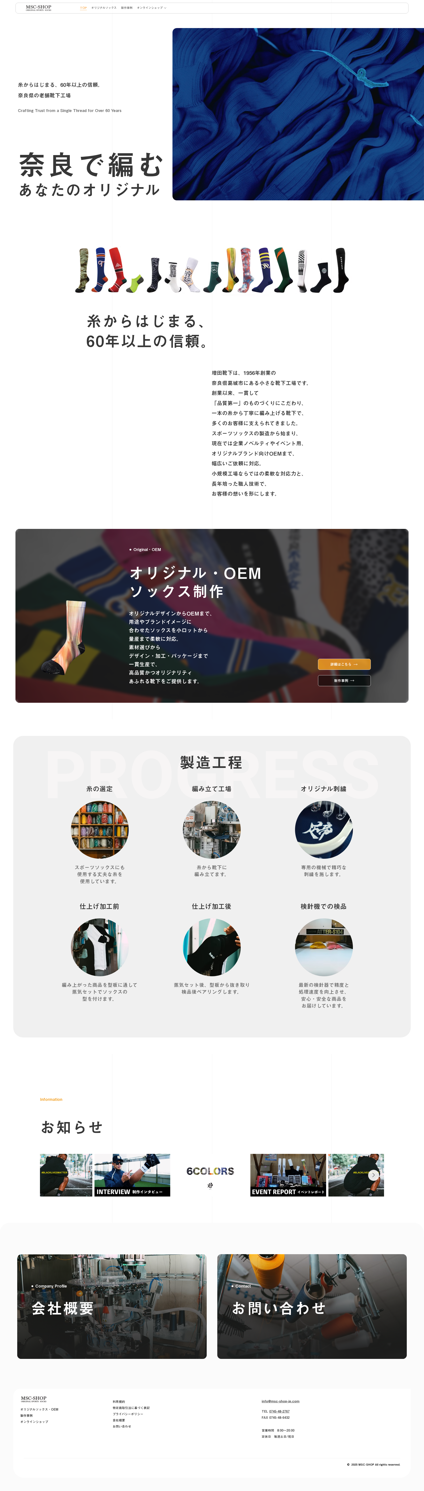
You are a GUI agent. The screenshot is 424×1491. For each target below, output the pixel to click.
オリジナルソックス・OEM (39, 1409)
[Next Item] (373, 1175)
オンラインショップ (34, 1421)
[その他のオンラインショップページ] (165, 8)
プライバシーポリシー (128, 1414)
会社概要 (119, 1420)
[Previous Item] (50, 1175)
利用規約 (119, 1401)
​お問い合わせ (122, 1426)
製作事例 (26, 1415)
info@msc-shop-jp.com (280, 1401)
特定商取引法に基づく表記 (131, 1407)
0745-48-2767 (279, 1411)
